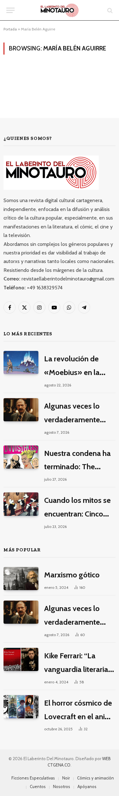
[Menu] (10, 10)
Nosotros (61, 786)
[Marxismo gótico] (20, 578)
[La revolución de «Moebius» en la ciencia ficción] (20, 362)
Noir (66, 777)
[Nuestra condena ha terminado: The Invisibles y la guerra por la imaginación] (20, 457)
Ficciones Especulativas (33, 777)
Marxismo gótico (72, 574)
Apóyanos (86, 786)
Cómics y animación (95, 777)
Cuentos (38, 786)
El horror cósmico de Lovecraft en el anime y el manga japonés (80, 716)
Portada (10, 29)
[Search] (109, 10)
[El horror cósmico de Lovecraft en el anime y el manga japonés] (20, 706)
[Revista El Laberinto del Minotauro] (59, 10)
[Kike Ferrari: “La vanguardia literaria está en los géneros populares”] (20, 659)
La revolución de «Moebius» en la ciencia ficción (72, 372)
